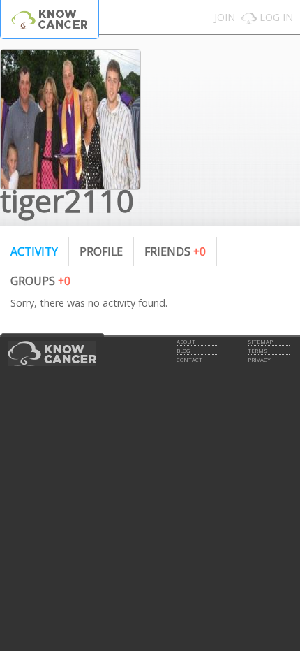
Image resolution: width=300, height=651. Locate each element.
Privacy (259, 359)
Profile (101, 251)
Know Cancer (49, 19)
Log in (276, 17)
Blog (183, 350)
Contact (189, 359)
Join (224, 17)
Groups (40, 280)
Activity (34, 251)
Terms (257, 350)
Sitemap (260, 341)
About (186, 341)
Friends (175, 251)
